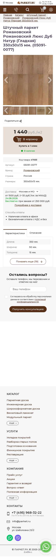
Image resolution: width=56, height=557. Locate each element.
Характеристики (15, 233)
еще (11, 423)
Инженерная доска (19, 404)
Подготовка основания (22, 446)
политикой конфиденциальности (31, 300)
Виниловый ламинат (20, 412)
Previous (6, 80)
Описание (36, 232)
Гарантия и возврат (19, 483)
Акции (11, 479)
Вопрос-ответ (15, 487)
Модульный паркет (19, 417)
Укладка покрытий (18, 437)
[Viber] (18, 540)
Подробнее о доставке (28, 205)
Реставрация (15, 454)
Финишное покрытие (21, 450)
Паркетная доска (18, 400)
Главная (7, 15)
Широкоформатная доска (23, 408)
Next (50, 80)
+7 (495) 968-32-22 (27, 512)
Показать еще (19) (27, 261)
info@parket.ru (21, 521)
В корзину (30, 139)
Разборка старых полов (22, 441)
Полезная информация (22, 491)
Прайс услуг (15, 474)
